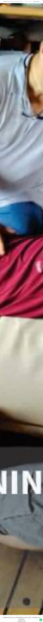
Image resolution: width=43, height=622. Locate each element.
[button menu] (41, 6)
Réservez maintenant (38, 1)
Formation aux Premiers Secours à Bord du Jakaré (21, 618)
